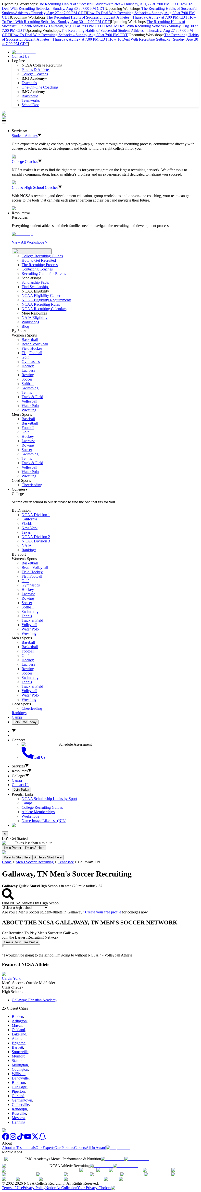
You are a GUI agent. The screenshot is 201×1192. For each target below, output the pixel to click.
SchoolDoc (30, 105)
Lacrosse (28, 370)
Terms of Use (12, 1188)
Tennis (27, 392)
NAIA (27, 545)
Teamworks (31, 100)
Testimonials (26, 1148)
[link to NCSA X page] (35, 1139)
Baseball (28, 419)
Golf (25, 357)
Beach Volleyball (35, 344)
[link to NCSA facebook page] (5, 1139)
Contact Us (20, 56)
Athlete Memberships (38, 812)
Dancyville (20, 1078)
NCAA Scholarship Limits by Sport (49, 799)
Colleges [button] (18, 776)
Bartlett (17, 1047)
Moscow (18, 1118)
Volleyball (29, 401)
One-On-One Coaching (40, 87)
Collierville (20, 1104)
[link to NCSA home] (9, 1130)
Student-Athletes (25, 136)
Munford (18, 1056)
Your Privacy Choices (94, 1188)
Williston (18, 1074)
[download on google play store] (137, 1159)
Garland (18, 1096)
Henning (18, 1122)
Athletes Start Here (48, 857)
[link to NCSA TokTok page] (20, 1139)
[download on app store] (112, 1159)
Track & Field (32, 397)
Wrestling (29, 410)
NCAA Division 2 (36, 537)
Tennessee (66, 862)
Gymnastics (31, 362)
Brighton (18, 1043)
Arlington (19, 1021)
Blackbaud (30, 96)
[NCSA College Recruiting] (24, 117)
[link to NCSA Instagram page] (13, 1139)
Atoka (16, 1038)
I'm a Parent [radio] (12, 848)
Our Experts (45, 1148)
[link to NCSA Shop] (24, 52)
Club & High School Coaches (35, 187)
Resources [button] (20, 771)
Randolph (19, 1109)
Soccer (27, 379)
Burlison (18, 1082)
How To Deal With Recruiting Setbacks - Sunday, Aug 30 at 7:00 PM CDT (97, 6)
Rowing (28, 375)
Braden (17, 1016)
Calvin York (11, 978)
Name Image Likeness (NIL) (44, 821)
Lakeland (19, 1034)
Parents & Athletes (36, 69)
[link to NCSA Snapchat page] (42, 1139)
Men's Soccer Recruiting (35, 862)
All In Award (96, 1148)
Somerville (20, 1052)
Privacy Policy (34, 1188)
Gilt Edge (19, 1087)
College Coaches (35, 74)
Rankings (29, 550)
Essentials (29, 83)
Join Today (21, 789)
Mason (17, 1025)
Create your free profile (103, 912)
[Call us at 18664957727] (22, 113)
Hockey (28, 366)
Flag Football (32, 353)
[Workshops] (22, 234)
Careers (80, 1148)
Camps (17, 717)
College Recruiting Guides (42, 256)
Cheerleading (32, 485)
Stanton (18, 1060)
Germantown (22, 1100)
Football (28, 428)
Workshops (30, 816)
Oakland (18, 1030)
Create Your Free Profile (21, 942)
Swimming (30, 388)
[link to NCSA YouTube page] (27, 1139)
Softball (28, 384)
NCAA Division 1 (36, 515)
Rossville (19, 1113)
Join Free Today (25, 722)
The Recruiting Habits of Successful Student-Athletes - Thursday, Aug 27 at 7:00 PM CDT (108, 4)
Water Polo (30, 406)
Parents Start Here (17, 857)
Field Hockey (32, 348)
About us (9, 1148)
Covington (20, 1069)
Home (7, 862)
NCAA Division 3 (36, 541)
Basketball (30, 339)
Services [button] (18, 766)
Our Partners (64, 1148)
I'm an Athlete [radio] (34, 848)
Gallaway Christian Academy (34, 1000)
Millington (20, 1065)
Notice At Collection (61, 1188)
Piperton (18, 1091)
